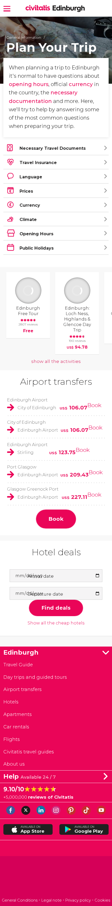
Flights (11, 739)
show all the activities (56, 361)
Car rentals (16, 727)
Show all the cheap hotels (56, 623)
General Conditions (20, 900)
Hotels (10, 702)
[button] (7, 8)
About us (14, 764)
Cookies (102, 900)
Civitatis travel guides (28, 752)
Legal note (51, 900)
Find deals (56, 607)
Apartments (17, 714)
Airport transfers (56, 381)
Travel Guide (18, 665)
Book (94, 405)
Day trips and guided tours (35, 677)
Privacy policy (78, 900)
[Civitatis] (56, 877)
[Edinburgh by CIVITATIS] (39, 8)
